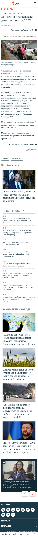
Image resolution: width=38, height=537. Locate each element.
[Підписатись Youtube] (18, 510)
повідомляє (13, 82)
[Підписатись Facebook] (3, 510)
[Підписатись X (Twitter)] (13, 510)
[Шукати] (34, 534)
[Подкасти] (28, 534)
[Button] (14, 30)
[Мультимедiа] (21, 534)
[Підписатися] (13, 515)
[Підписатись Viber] (28, 510)
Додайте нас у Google (9, 534)
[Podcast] (8, 515)
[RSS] (3, 515)
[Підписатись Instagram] (23, 510)
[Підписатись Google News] (8, 510)
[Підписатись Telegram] (33, 510)
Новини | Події (8, 9)
